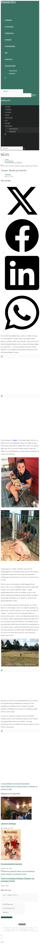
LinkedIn (22, 924)
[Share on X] (22, 217)
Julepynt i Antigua (8, 823)
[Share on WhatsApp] (22, 331)
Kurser (7, 115)
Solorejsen (8, 126)
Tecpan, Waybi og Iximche (13, 162)
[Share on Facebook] (22, 252)
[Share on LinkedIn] (22, 292)
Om (6, 120)
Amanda (8, 174)
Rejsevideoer (13, 128)
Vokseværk (9, 117)
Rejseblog (12, 131)
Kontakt (7, 123)
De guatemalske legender (11, 864)
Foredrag (8, 112)
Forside (7, 106)
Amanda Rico (8, 2)
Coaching (8, 109)
